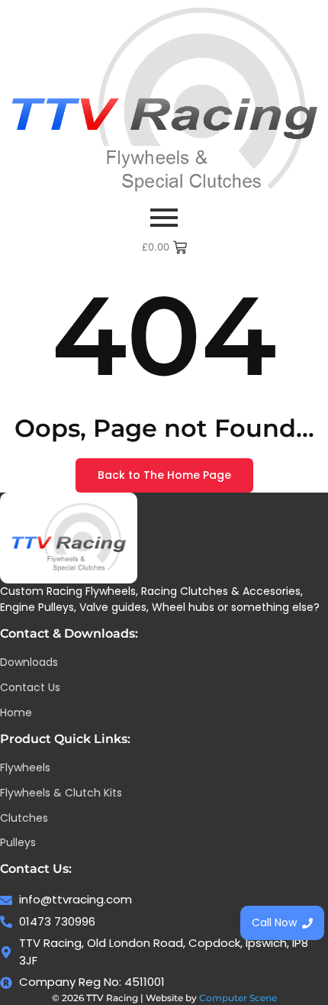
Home (16, 712)
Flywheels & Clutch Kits (61, 792)
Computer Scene (238, 997)
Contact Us (30, 687)
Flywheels (25, 767)
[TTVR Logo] (69, 538)
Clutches (24, 818)
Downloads (29, 662)
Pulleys (18, 842)
